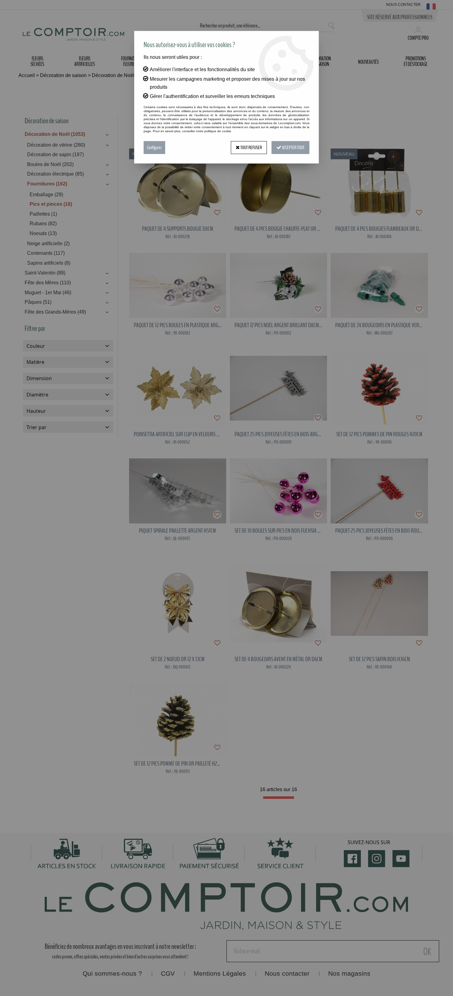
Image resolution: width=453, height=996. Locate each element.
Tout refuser (251, 147)
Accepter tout (292, 147)
